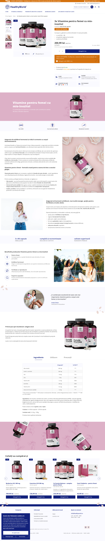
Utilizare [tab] (53, 357)
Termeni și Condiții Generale (41, 521)
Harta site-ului (67, 533)
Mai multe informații (8, 528)
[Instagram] (85, 527)
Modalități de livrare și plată (40, 516)
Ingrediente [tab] (39, 357)
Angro (53, 514)
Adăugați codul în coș (93, 1)
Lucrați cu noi (55, 516)
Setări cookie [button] (87, 533)
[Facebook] (88, 527)
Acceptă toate (16, 533)
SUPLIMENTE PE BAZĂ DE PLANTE (66, 11)
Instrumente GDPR (38, 518)
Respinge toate (9, 536)
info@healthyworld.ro (94, 3)
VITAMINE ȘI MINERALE (16, 11)
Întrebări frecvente (81, 3)
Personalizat (22, 536)
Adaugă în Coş (82, 51)
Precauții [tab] (68, 357)
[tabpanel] (52, 388)
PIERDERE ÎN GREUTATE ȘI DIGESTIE (33, 11)
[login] (95, 7)
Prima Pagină (8, 16)
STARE (6, 11)
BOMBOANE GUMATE (50, 11)
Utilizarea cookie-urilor (77, 533)
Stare (14, 16)
